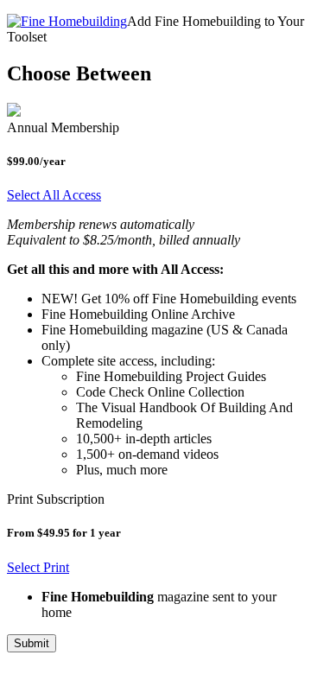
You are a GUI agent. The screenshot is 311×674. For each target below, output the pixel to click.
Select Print (38, 567)
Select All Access (54, 195)
